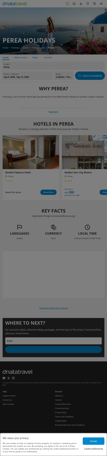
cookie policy (32, 451)
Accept (93, 441)
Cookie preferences (93, 448)
